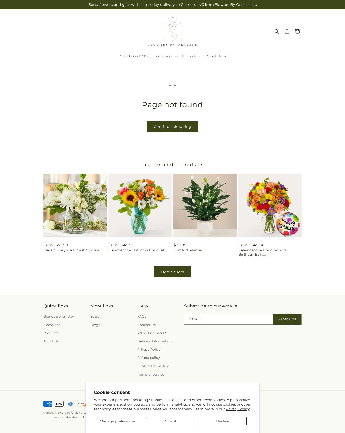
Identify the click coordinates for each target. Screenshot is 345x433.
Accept (170, 421)
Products (50, 333)
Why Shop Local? (151, 333)
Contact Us (146, 325)
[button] (166, 56)
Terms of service (150, 374)
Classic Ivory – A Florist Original (71, 250)
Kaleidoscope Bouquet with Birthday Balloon (262, 252)
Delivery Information (154, 341)
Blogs (95, 325)
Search (96, 316)
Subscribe (287, 319)
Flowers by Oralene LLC (71, 412)
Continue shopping (172, 126)
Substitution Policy (153, 366)
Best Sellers (172, 272)
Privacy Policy (238, 409)
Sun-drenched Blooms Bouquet (136, 250)
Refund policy (148, 358)
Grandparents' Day (58, 316)
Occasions (51, 325)
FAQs (141, 316)
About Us (51, 341)
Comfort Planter (188, 250)
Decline (222, 421)
